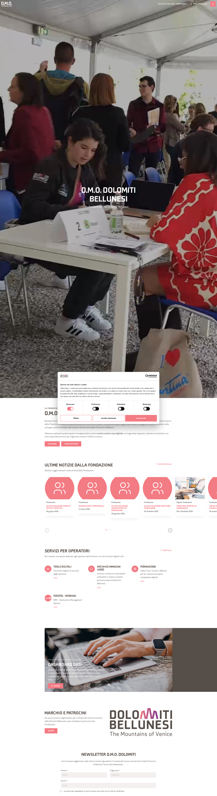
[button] (47, 530)
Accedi (57, 686)
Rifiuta (76, 418)
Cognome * (115, 771)
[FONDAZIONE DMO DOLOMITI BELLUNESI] (6, 4)
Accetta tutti (141, 418)
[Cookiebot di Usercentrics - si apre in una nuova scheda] (147, 376)
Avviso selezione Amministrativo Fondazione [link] (119, 508)
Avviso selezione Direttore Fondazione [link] (157, 507)
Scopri (51, 731)
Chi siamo (52, 444)
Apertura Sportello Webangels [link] (187, 507)
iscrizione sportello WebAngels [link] (172, 4)
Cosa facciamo (71, 444)
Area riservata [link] (200, 4)
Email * (64, 781)
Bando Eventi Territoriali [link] (91, 506)
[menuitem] (172, 3)
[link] (213, 4)
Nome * (64, 771)
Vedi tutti (167, 550)
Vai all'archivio (164, 464)
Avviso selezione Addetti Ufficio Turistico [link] (58, 507)
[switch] (96, 409)
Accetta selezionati (108, 418)
